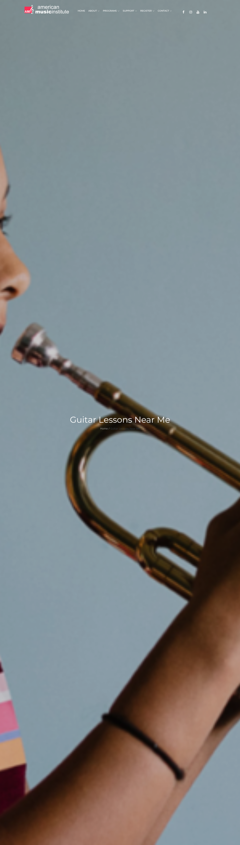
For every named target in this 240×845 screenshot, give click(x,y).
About (92, 10)
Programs (110, 10)
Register (146, 10)
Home (81, 10)
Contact (163, 10)
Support (128, 10)
